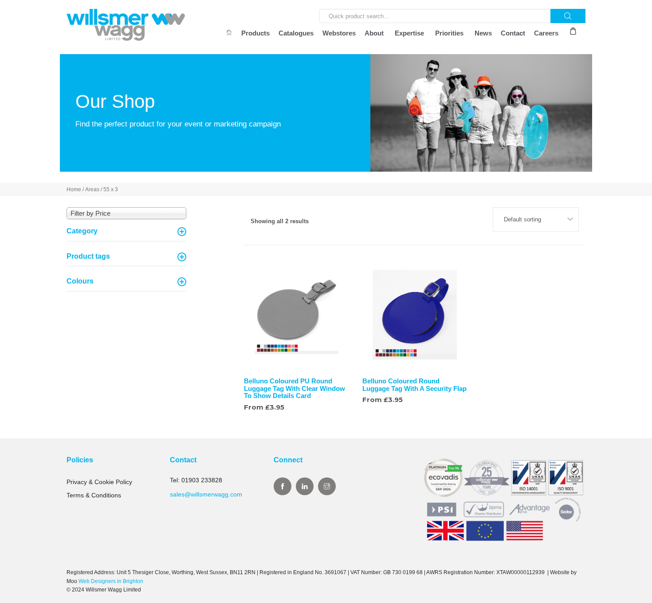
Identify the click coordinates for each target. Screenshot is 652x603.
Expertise (409, 33)
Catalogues (296, 33)
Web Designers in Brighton (111, 581)
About (374, 33)
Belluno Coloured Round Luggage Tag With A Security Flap (414, 384)
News (483, 33)
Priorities (449, 33)
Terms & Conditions (94, 495)
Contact (513, 33)
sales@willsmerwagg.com (206, 494)
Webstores (339, 33)
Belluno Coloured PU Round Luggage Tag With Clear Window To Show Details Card (294, 388)
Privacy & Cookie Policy (99, 481)
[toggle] (181, 231)
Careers (546, 33)
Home (74, 189)
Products (255, 33)
